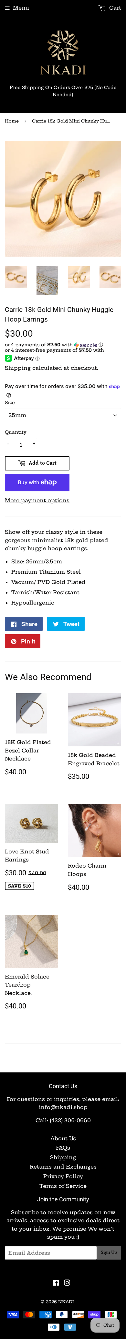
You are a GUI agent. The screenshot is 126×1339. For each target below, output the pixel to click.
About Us (63, 1138)
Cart (114, 8)
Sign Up (109, 1252)
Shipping (18, 368)
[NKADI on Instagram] (67, 1283)
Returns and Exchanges (63, 1166)
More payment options (37, 500)
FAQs (63, 1147)
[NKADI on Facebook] (55, 1283)
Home (12, 120)
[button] (63, 345)
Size (10, 402)
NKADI (66, 1301)
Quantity (15, 432)
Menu (21, 8)
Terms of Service (63, 1186)
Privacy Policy (63, 1176)
